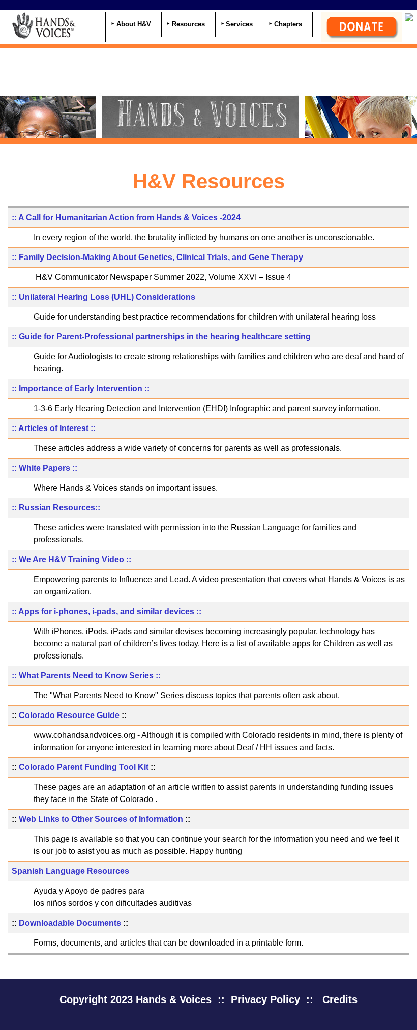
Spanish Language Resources (70, 871)
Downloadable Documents (70, 923)
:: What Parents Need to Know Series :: (86, 675)
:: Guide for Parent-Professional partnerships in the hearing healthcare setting (161, 336)
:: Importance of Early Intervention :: (81, 388)
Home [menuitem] (93, 25)
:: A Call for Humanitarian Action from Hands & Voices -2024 (126, 217)
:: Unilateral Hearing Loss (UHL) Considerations (103, 297)
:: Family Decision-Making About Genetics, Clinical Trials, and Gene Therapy (157, 257)
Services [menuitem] (239, 24)
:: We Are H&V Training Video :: (71, 559)
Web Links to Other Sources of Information (101, 819)
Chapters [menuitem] (288, 24)
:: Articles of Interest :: (54, 428)
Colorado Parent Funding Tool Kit (83, 767)
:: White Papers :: (44, 468)
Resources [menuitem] (188, 24)
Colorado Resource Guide (69, 715)
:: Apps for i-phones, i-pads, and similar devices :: (106, 611)
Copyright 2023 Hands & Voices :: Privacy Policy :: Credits (208, 999)
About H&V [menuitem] (133, 24)
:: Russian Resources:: (56, 507)
